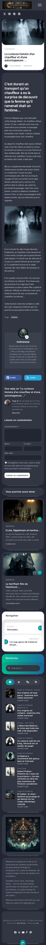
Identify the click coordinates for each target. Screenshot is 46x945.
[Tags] (36, 682)
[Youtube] (23, 932)
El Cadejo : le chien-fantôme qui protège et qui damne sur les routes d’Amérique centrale (28, 799)
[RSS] (27, 932)
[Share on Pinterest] (14, 14)
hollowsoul (14, 66)
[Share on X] (5, 14)
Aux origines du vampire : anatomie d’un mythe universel (28, 713)
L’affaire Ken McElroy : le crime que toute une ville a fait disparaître (28, 728)
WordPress (21, 923)
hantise (14, 317)
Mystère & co (22, 708)
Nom (7, 444)
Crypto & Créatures (25, 690)
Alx (37, 923)
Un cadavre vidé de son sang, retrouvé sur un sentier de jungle (28, 743)
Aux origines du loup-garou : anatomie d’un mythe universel (27, 695)
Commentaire (11, 426)
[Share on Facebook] (9, 14)
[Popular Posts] (18, 682)
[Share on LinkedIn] (19, 14)
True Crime (29, 723)
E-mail (27, 444)
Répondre (16, 413)
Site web (8, 453)
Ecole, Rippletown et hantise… (23, 530)
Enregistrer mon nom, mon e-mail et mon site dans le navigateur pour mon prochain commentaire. (22, 465)
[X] (19, 932)
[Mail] (31, 932)
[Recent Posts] (10, 682)
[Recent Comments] (27, 682)
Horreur (37, 690)
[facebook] (15, 932)
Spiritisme (10, 49)
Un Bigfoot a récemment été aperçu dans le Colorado (28, 758)
